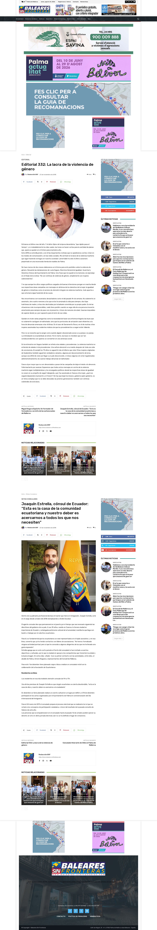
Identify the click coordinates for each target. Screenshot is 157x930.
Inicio (23, 155)
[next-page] (26, 479)
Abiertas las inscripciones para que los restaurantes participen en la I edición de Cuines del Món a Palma (83, 470)
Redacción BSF (33, 174)
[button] (138, 18)
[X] (131, 2)
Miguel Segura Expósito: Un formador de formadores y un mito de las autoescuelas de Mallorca (38, 411)
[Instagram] (129, 2)
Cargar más (117, 299)
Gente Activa (33, 458)
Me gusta (131, 197)
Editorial (28, 155)
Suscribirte (130, 210)
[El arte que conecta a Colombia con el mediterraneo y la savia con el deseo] (58, 460)
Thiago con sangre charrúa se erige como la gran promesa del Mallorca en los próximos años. (124, 291)
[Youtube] (134, 2)
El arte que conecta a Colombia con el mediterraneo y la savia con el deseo (59, 470)
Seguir (131, 201)
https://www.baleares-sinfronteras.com (50, 427)
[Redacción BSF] (23, 174)
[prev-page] (22, 479)
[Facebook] (126, 2)
